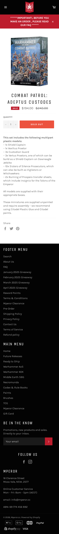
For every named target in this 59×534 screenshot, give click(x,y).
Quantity (7, 117)
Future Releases (12, 356)
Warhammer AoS (13, 366)
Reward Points (11, 292)
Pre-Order (8, 308)
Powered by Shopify (30, 517)
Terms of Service (13, 329)
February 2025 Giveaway (17, 277)
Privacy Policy (11, 319)
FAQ (5, 266)
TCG (5, 403)
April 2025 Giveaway (15, 287)
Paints (7, 392)
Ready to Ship (11, 361)
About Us (8, 261)
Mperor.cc (15, 517)
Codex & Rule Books (15, 387)
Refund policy (11, 334)
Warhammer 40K (13, 371)
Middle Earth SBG (13, 377)
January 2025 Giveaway (17, 272)
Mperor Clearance (13, 303)
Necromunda (11, 382)
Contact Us (9, 324)
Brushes (8, 397)
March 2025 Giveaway (16, 282)
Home (6, 351)
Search (7, 256)
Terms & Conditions (15, 298)
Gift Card (8, 413)
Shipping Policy (12, 313)
